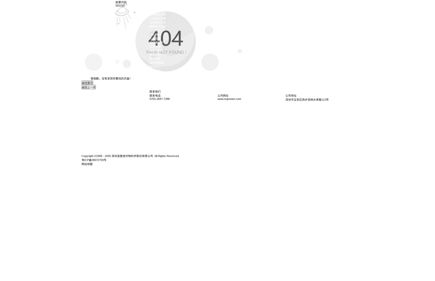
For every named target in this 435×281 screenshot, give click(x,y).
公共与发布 (156, 50)
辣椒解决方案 (158, 26)
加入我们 (155, 34)
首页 (152, 2)
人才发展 (155, 38)
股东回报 (155, 58)
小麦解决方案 (158, 18)
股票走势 (155, 54)
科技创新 (155, 10)
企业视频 (155, 74)
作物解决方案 (158, 14)
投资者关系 (156, 42)
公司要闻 (155, 70)
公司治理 (155, 46)
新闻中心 (155, 66)
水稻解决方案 (158, 22)
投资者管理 (156, 62)
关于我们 (155, 6)
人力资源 (155, 30)
